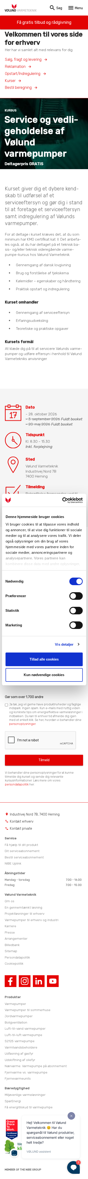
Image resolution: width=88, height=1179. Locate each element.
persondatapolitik (17, 784)
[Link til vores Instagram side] (25, 985)
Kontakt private (21, 828)
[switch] (76, 596)
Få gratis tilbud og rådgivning (44, 22)
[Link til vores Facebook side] (10, 985)
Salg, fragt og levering (23, 59)
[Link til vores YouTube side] (53, 985)
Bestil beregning (18, 87)
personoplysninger (22, 724)
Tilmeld (44, 760)
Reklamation (15, 66)
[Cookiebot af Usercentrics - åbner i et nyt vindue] (63, 500)
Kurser (10, 80)
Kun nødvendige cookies (44, 675)
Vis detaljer (64, 644)
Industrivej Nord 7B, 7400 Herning (35, 814)
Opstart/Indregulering (22, 73)
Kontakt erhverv (21, 821)
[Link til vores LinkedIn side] (39, 985)
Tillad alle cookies (44, 659)
